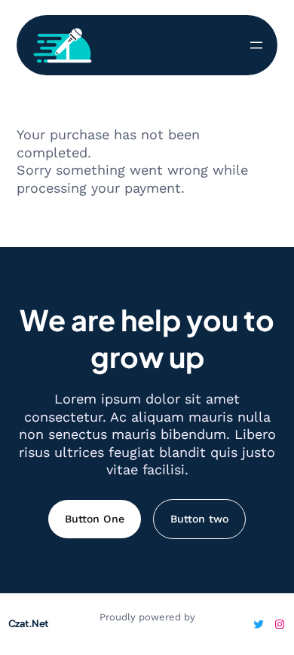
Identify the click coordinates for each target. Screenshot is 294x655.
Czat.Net (28, 623)
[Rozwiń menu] (256, 45)
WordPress (147, 629)
